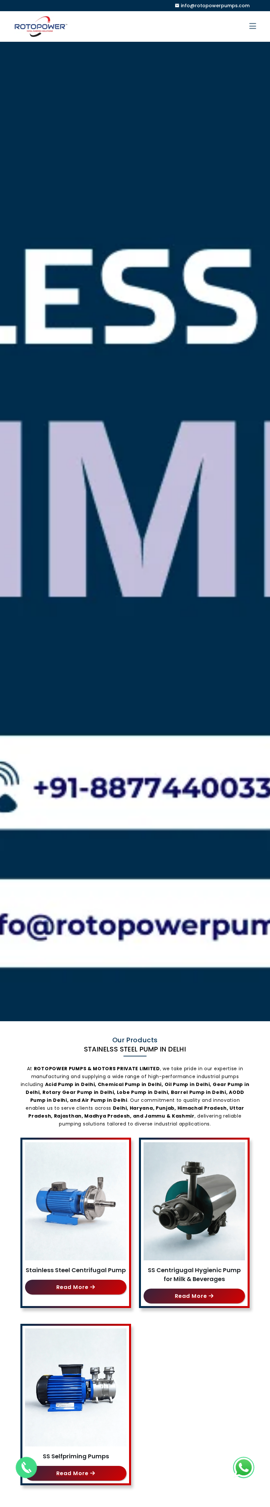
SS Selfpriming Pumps (76, 1456)
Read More (73, 1287)
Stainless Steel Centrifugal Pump (76, 1270)
